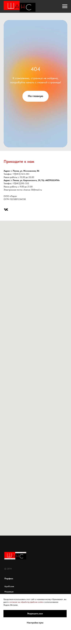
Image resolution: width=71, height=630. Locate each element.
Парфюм (8, 578)
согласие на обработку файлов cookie (26, 602)
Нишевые (8, 591)
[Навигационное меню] (64, 6)
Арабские (9, 586)
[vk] (6, 209)
